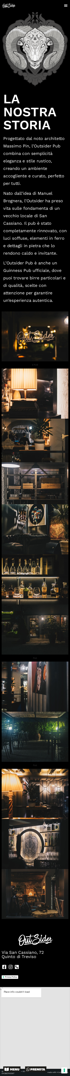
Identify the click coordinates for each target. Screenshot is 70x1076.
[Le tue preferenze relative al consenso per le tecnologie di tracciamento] (64, 1070)
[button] (65, 5)
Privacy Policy (11, 977)
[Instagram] (10, 967)
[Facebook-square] (4, 967)
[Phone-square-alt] (17, 967)
